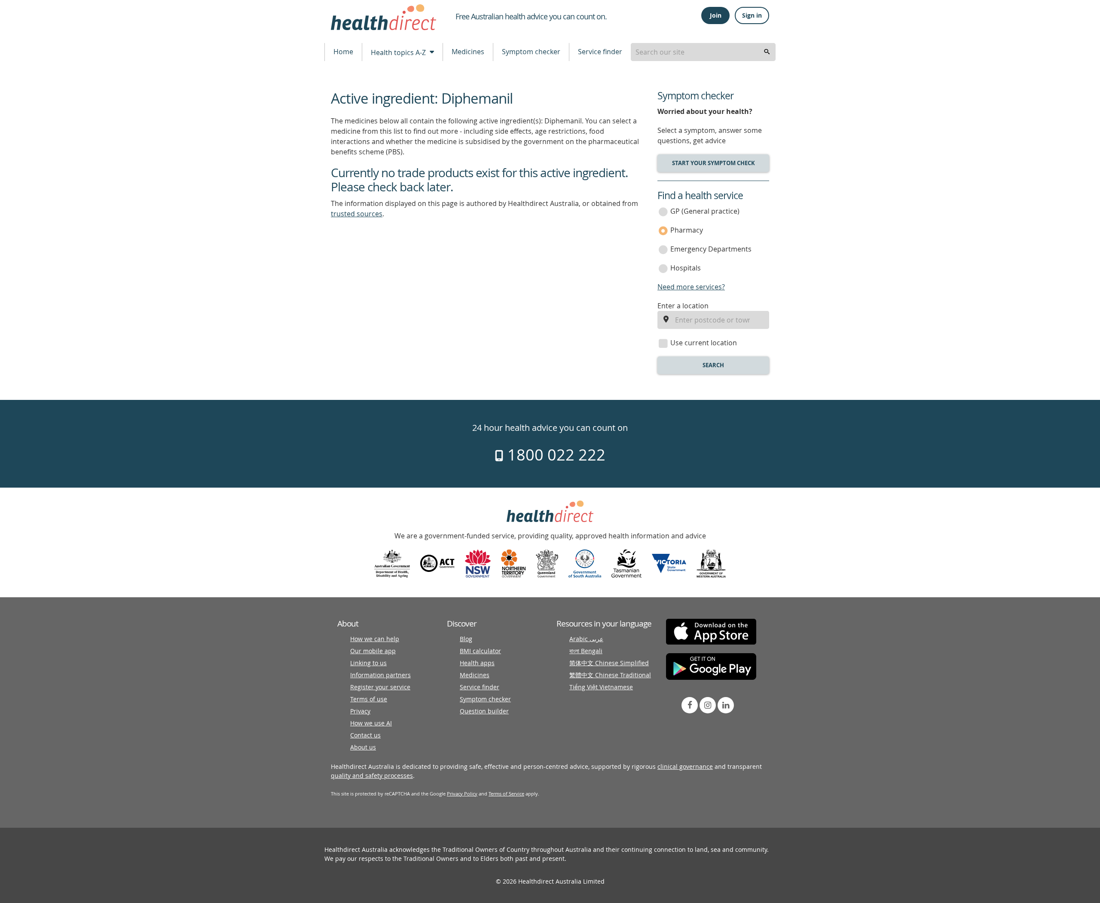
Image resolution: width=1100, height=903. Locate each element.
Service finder (600, 51)
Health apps (477, 663)
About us (363, 747)
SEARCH (713, 365)
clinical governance (685, 766)
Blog (466, 639)
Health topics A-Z (399, 52)
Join (715, 15)
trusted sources (356, 213)
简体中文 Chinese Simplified (609, 663)
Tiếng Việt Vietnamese (601, 687)
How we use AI (371, 723)
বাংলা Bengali (585, 651)
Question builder (484, 711)
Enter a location (683, 305)
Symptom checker (531, 51)
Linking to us (368, 663)
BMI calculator (480, 651)
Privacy (360, 711)
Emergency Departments (711, 249)
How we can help (374, 639)
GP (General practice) (704, 211)
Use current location (703, 342)
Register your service (380, 687)
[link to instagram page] (708, 705)
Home (343, 51)
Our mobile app (373, 651)
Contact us (365, 735)
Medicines (468, 51)
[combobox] (703, 52)
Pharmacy (686, 230)
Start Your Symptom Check (713, 163)
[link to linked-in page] (726, 705)
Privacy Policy (462, 793)
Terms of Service (506, 793)
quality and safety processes (372, 775)
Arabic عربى (586, 639)
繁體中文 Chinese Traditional (610, 675)
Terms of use (368, 699)
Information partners (380, 675)
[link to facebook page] (689, 705)
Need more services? (691, 287)
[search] (767, 52)
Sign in (752, 15)
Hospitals (685, 268)
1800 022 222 (554, 454)
